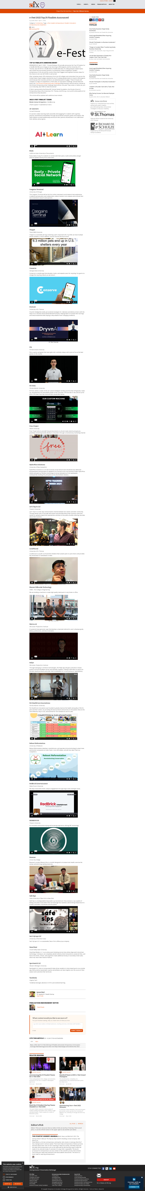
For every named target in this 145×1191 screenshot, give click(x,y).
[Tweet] (90, 20)
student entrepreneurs (57, 23)
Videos (93, 4)
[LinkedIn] (96, 20)
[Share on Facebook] (93, 20)
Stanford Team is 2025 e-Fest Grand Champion (72, 1075)
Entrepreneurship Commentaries (82, 1185)
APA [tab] (32, 1041)
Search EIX (77, 1174)
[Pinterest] (99, 20)
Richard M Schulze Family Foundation (38, 1185)
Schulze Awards (33, 1182)
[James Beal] (61, 1102)
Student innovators (70, 23)
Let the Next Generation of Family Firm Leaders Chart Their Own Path (100, 56)
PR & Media (32, 1183)
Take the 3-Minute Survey (81, 11)
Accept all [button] (7, 1183)
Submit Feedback (76, 1030)
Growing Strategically (57, 1183)
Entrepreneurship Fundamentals (61, 1174)
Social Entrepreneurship (80, 1177)
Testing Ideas (55, 1176)
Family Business (78, 1176)
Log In (111, 1)
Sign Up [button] (106, 1180)
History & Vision (33, 1180)
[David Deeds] (63, 1102)
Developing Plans (56, 1177)
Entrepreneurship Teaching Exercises (83, 1182)
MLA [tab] (36, 1041)
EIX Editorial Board (34, 1179)
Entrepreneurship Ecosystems (81, 1179)
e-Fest (48, 23)
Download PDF (35, 29)
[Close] (141, 1177)
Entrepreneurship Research (81, 1180)
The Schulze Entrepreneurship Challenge (48, 83)
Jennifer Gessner (37, 1072)
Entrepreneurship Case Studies (81, 1183)
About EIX (111, 4)
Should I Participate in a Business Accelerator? (102, 42)
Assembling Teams (56, 1179)
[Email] (102, 20)
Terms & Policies (93, 1189)
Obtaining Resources (57, 1180)
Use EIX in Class (33, 1175)
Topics (79, 4)
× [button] (22, 1163)
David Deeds (40, 1007)
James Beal (34, 20)
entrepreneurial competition (37, 25)
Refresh (80, 1123)
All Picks (72, 1123)
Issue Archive (101, 101)
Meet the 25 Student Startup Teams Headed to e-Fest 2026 (42, 1106)
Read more (13, 1171)
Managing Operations (57, 1182)
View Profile (40, 996)
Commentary (39, 23)
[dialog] (13, 1175)
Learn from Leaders (57, 1185)
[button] (13, 1187)
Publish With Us (101, 4)
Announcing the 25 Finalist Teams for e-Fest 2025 (42, 1075)
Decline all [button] (18, 1183)
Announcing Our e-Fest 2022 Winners (70, 1106)
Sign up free (104, 1)
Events (86, 4)
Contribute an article (34, 1177)
